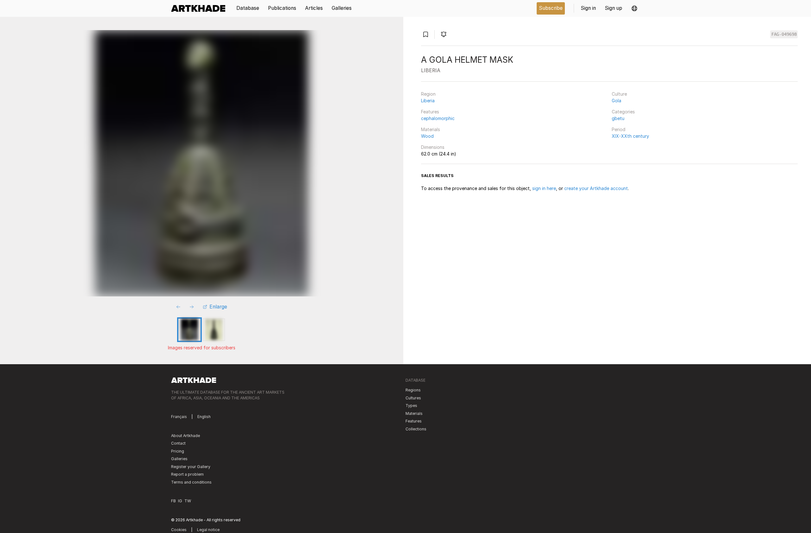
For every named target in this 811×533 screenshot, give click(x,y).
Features (430, 111)
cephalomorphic (438, 118)
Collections (416, 429)
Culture (619, 94)
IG (180, 500)
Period (618, 129)
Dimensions (432, 147)
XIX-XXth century (630, 136)
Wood (427, 136)
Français (179, 416)
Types (411, 405)
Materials (430, 129)
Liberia (428, 100)
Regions (413, 390)
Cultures (413, 398)
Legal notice (208, 529)
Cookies (179, 529)
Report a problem (187, 474)
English (204, 416)
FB (173, 500)
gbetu (618, 118)
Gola (616, 100)
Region (428, 94)
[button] (634, 8)
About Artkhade (185, 435)
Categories (623, 111)
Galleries (179, 458)
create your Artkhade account (596, 188)
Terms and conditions (191, 482)
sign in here (544, 188)
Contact (178, 443)
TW (187, 500)
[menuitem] (200, 8)
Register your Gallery (190, 466)
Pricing (177, 451)
